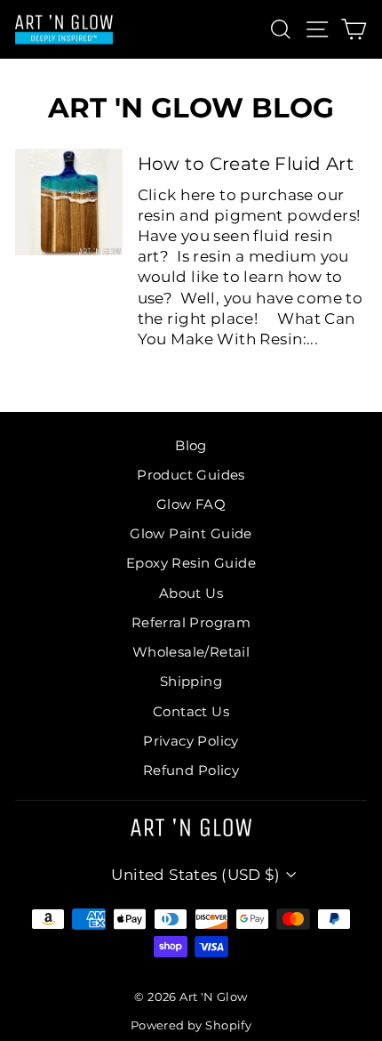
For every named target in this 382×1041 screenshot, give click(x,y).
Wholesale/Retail (191, 651)
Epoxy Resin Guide (191, 562)
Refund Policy (191, 770)
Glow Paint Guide (191, 533)
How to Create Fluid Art (246, 163)
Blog (191, 445)
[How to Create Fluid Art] (69, 202)
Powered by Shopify (191, 1025)
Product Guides (191, 474)
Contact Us (191, 711)
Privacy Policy (191, 740)
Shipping (191, 681)
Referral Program (191, 622)
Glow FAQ (191, 504)
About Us (191, 593)
